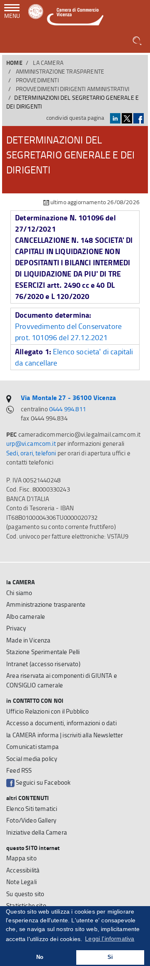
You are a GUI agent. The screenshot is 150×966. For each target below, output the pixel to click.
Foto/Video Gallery (31, 820)
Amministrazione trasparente (60, 71)
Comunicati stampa (32, 746)
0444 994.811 (67, 409)
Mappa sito (21, 858)
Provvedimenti (37, 80)
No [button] (39, 957)
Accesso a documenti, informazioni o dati (61, 723)
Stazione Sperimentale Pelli (43, 651)
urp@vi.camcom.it (31, 443)
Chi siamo (19, 592)
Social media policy (31, 758)
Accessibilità (23, 870)
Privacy (16, 628)
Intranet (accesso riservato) (43, 664)
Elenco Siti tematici (31, 808)
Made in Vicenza (28, 640)
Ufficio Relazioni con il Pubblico (47, 711)
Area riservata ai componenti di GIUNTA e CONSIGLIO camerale (61, 680)
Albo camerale (25, 616)
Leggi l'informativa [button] (109, 938)
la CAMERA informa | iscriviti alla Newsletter (64, 735)
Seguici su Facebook (42, 782)
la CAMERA (48, 63)
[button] (138, 41)
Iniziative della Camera (36, 832)
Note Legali (21, 881)
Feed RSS (19, 770)
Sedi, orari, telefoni (31, 453)
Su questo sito (25, 893)
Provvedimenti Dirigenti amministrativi (72, 89)
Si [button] (110, 957)
